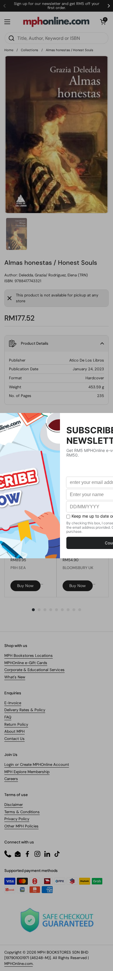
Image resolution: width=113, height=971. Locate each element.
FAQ (7, 717)
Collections (29, 50)
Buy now (25, 585)
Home (8, 50)
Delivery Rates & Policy (24, 709)
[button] (103, 22)
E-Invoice (12, 702)
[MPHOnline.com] (56, 22)
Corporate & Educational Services (34, 669)
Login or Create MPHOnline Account (36, 764)
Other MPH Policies (21, 826)
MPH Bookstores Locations (28, 655)
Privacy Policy (16, 818)
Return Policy (16, 724)
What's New (14, 677)
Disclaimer (13, 804)
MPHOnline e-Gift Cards (25, 662)
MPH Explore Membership (27, 771)
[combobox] (56, 38)
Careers (11, 778)
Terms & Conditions (22, 811)
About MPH (14, 731)
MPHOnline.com (18, 963)
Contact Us (14, 738)
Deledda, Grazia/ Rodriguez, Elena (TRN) (53, 275)
